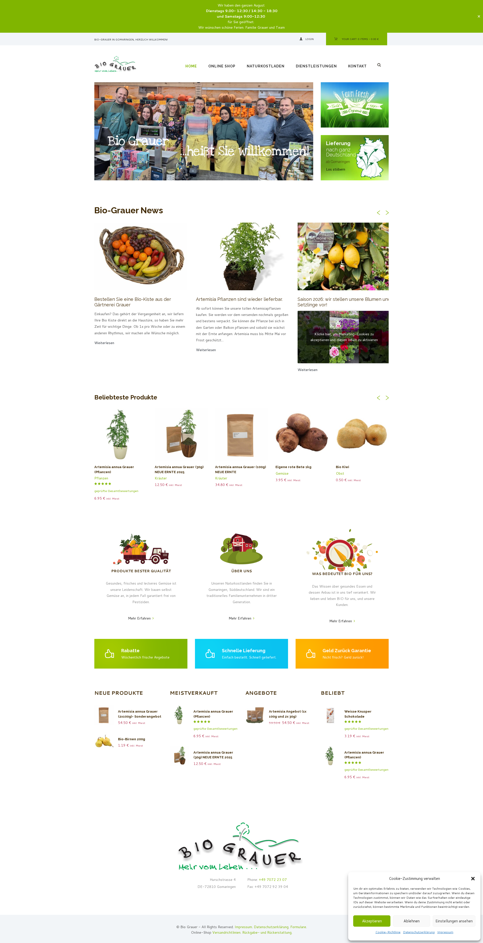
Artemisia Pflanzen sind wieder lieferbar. (239, 299)
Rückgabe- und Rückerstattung (267, 932)
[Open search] (379, 64)
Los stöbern (335, 169)
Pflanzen (101, 478)
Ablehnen (412, 921)
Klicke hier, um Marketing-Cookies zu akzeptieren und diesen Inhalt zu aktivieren (344, 337)
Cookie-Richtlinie (387, 932)
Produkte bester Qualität (141, 570)
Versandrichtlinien (226, 932)
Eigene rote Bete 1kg (293, 467)
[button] (472, 878)
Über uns (241, 570)
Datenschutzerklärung (419, 932)
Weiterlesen (123, 436)
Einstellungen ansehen (454, 921)
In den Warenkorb (183, 436)
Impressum (445, 932)
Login (309, 39)
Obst (340, 473)
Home (191, 66)
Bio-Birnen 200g (131, 739)
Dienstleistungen (316, 66)
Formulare (298, 926)
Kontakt (357, 66)
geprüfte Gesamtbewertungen (116, 490)
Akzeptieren (372, 921)
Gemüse (282, 473)
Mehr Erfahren (139, 618)
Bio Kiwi (342, 467)
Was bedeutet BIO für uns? (342, 573)
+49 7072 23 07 (272, 879)
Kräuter (161, 478)
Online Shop (221, 66)
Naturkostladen (266, 66)
